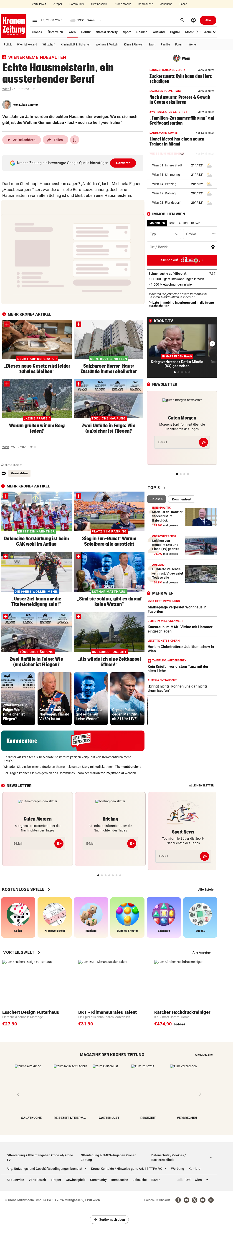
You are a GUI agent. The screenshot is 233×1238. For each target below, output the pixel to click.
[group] (18, 698)
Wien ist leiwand (27, 44)
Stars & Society (107, 32)
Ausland (159, 32)
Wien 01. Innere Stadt (167, 165)
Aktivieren (123, 163)
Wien (72, 32)
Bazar (183, 4)
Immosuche (145, 4)
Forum (179, 44)
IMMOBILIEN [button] (157, 223)
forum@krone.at (112, 773)
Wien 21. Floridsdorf (166, 202)
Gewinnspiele (99, 4)
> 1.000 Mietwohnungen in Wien (182, 284)
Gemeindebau (19, 473)
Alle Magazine (204, 1054)
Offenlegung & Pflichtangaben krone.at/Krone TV (40, 1157)
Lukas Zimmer (28, 104)
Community (76, 4)
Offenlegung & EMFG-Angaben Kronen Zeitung (108, 1157)
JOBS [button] (172, 223)
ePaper (57, 4)
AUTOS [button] (183, 223)
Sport (127, 32)
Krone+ (37, 32)
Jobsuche (166, 4)
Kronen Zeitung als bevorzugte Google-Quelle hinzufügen (74, 163)
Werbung (177, 1168)
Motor (189, 32)
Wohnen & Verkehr (107, 44)
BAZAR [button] (195, 223)
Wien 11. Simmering (166, 174)
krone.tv (209, 32)
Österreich (55, 32)
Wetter (193, 44)
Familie (165, 44)
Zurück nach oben (109, 1219)
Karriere (194, 1168)
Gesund (141, 32)
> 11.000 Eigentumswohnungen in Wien (182, 279)
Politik (86, 32)
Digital (175, 32)
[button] (198, 32)
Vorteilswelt (39, 4)
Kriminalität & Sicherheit (75, 44)
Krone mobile (123, 4)
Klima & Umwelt (133, 44)
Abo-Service (15, 1180)
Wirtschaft (49, 44)
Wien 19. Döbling (164, 193)
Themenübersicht (128, 766)
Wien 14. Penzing (164, 184)
